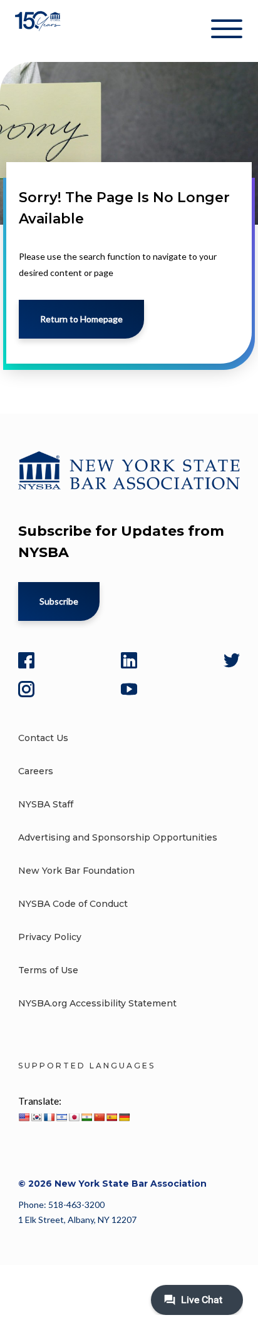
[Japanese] (74, 1117)
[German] (124, 1117)
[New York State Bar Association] (39, 31)
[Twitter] (232, 660)
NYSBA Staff (45, 804)
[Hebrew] (61, 1117)
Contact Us (43, 738)
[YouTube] (129, 689)
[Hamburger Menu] (226, 31)
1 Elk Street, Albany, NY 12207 (77, 1219)
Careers (35, 771)
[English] (23, 1117)
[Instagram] (26, 689)
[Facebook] (26, 660)
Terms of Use (48, 970)
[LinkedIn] (129, 660)
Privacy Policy (49, 937)
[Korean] (36, 1117)
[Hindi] (86, 1117)
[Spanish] (111, 1117)
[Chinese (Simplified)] (99, 1117)
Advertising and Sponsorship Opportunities (117, 837)
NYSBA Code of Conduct (73, 903)
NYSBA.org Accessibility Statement (97, 1003)
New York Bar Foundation (76, 870)
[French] (48, 1117)
